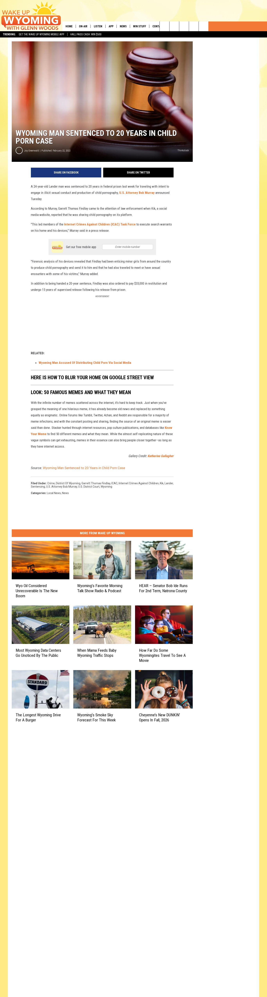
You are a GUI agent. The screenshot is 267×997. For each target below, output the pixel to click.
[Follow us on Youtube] (203, 26)
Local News (54, 493)
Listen (98, 26)
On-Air (83, 26)
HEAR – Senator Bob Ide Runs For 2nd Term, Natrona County (163, 588)
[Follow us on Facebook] (184, 26)
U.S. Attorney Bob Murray (137, 193)
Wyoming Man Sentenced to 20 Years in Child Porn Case (84, 468)
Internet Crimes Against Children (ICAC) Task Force (100, 224)
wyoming (106, 486)
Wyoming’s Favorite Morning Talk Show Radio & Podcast (99, 588)
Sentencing (38, 486)
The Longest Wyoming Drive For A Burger (38, 717)
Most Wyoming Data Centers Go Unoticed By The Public (38, 653)
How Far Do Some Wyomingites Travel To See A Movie (162, 655)
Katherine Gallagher (161, 456)
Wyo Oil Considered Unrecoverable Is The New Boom (37, 590)
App (111, 26)
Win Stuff (139, 26)
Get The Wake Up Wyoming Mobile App (41, 34)
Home (69, 26)
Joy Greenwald (31, 150)
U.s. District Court (88, 486)
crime (51, 483)
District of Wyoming (68, 483)
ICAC (114, 483)
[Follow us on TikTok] (194, 26)
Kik (161, 483)
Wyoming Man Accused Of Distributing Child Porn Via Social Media (85, 363)
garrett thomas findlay (96, 483)
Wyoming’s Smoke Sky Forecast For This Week (96, 717)
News (123, 26)
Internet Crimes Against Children (139, 483)
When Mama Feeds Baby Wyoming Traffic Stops (96, 653)
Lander (169, 483)
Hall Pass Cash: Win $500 (85, 34)
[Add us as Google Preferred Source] (174, 26)
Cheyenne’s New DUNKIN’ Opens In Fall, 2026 (159, 717)
